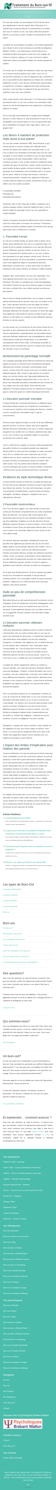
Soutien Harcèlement (11, 1213)
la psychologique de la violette (17, 818)
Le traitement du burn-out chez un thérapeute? (20, 962)
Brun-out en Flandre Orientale (14, 1271)
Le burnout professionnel (12, 889)
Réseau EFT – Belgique (12, 1196)
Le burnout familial (10, 901)
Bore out (6, 912)
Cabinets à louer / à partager (14, 1162)
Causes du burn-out (10, 945)
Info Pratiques (8, 1391)
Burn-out (6, 1386)
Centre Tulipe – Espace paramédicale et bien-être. (22, 1168)
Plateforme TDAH (10, 1207)
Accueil (6, 1380)
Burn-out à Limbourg (10, 1282)
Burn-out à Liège (9, 1242)
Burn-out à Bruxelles (11, 1231)
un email (46, 1135)
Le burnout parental (10, 906)
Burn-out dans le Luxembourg (14, 1265)
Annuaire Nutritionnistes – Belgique (16, 1185)
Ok (28, 1485)
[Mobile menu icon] (50, 5)
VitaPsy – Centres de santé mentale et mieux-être (22, 1173)
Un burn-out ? (8, 928)
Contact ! (6, 1408)
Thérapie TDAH (9, 1202)
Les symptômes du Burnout (13, 1104)
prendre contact (38, 1132)
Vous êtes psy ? (9, 1403)
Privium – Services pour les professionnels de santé (23, 1190)
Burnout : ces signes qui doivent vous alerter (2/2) (25, 862)
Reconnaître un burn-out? (12, 934)
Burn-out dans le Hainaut (12, 1248)
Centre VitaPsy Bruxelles (12, 1458)
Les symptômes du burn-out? (14, 939)
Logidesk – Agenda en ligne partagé (16, 1179)
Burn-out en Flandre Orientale (14, 1351)
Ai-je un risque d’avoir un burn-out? (16, 956)
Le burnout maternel (10, 895)
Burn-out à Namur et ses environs (16, 1236)
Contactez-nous (9, 1008)
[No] (52, 1479)
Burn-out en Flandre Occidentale (15, 1276)
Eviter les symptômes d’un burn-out (16, 951)
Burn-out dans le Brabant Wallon (15, 1253)
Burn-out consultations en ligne (15, 1288)
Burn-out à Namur (10, 1311)
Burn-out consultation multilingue (15, 1293)
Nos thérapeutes (9, 1042)
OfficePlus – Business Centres (15, 1219)
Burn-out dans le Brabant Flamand (16, 1259)
